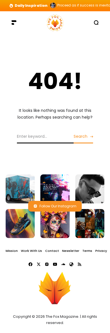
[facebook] (30, 264)
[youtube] (55, 264)
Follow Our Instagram (57, 206)
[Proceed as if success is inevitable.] (53, 5)
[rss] (80, 264)
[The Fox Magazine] (55, 22)
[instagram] (47, 264)
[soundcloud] (63, 264)
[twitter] (39, 264)
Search (80, 136)
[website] (71, 264)
